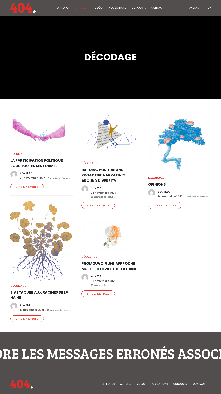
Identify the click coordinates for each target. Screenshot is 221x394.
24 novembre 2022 (32, 178)
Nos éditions (117, 8)
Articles (80, 8)
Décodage (18, 154)
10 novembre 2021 (103, 281)
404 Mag (26, 173)
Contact (157, 8)
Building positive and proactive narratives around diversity (103, 175)
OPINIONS (157, 184)
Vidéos (99, 8)
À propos (63, 8)
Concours (138, 8)
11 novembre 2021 (32, 310)
